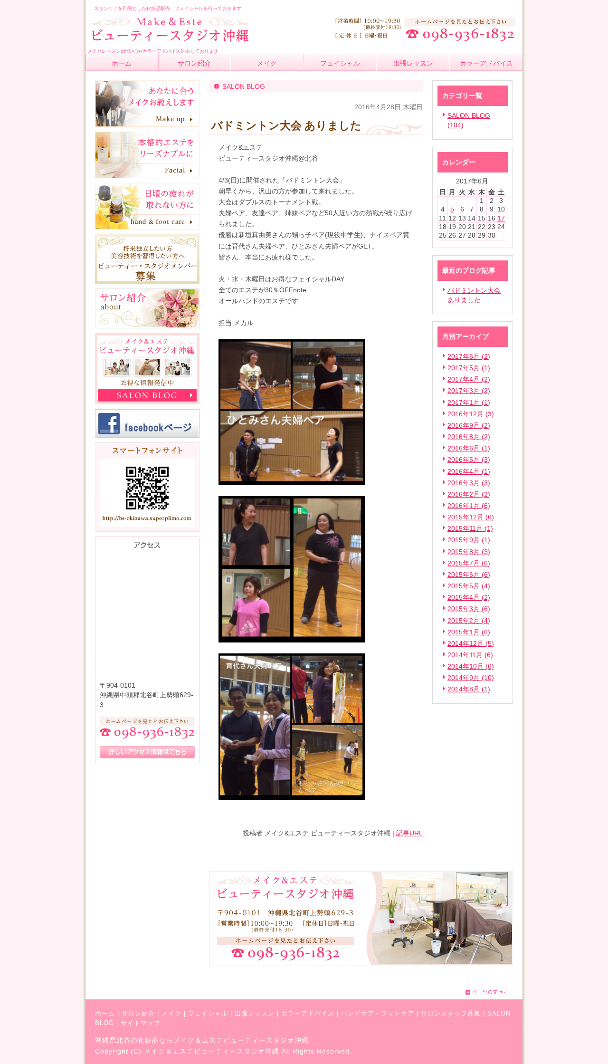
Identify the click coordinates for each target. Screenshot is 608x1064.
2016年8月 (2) (468, 437)
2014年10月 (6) (470, 666)
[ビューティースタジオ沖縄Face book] (147, 435)
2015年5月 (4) (468, 586)
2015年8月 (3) (468, 552)
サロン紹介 (138, 1013)
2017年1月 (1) (468, 402)
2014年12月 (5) (470, 643)
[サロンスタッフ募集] (147, 281)
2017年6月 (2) (468, 356)
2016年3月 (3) (468, 483)
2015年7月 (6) (468, 563)
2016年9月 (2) (468, 425)
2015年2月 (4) (468, 620)
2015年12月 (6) (470, 517)
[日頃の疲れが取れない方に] (147, 227)
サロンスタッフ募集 (451, 1013)
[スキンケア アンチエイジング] (147, 176)
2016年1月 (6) (468, 505)
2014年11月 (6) (470, 655)
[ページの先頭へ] (494, 992)
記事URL (409, 833)
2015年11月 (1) (470, 528)
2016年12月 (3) (470, 414)
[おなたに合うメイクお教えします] (147, 124)
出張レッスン (255, 1013)
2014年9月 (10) (470, 677)
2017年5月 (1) (468, 368)
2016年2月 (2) (468, 494)
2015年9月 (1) (468, 540)
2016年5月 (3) (468, 459)
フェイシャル (208, 1013)
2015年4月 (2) (468, 597)
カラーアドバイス (307, 1013)
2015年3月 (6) (468, 609)
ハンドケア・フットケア (377, 1013)
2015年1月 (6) (468, 632)
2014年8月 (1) (468, 689)
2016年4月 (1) (468, 471)
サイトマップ (141, 1022)
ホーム (105, 1013)
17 (501, 218)
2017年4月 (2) (468, 379)
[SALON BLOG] (147, 402)
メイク (171, 1013)
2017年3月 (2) (468, 390)
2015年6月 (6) (468, 574)
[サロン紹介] (147, 326)
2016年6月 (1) (468, 448)
